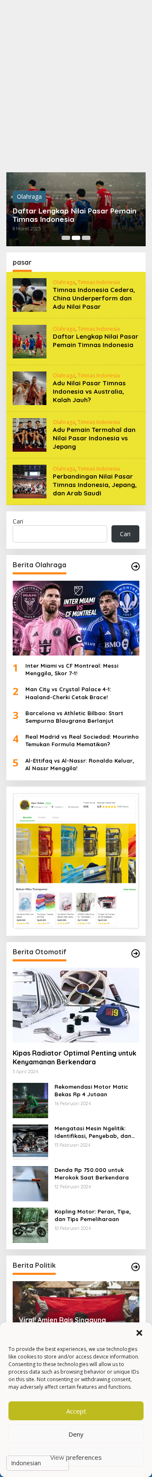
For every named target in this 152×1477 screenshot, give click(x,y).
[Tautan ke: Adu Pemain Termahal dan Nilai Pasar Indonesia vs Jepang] (29, 434)
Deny (76, 1434)
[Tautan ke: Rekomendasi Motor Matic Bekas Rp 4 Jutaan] (30, 1100)
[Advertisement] (76, 86)
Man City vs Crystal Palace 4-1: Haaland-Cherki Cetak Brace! (68, 693)
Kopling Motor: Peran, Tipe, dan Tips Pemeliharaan (92, 1215)
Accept (76, 1411)
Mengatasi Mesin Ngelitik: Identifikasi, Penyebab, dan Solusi (92, 1132)
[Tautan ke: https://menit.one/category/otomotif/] (135, 953)
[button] (139, 1333)
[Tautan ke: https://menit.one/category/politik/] (135, 1267)
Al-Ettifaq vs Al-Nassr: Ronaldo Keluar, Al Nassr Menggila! (79, 764)
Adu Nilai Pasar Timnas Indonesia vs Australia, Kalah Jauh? (89, 391)
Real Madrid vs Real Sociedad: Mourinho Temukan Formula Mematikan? (82, 740)
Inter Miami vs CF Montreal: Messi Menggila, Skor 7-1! (71, 669)
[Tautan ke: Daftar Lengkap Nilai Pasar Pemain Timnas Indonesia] (29, 341)
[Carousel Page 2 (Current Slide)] (76, 238)
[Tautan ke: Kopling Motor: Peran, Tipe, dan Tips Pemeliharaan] (30, 1225)
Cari (18, 521)
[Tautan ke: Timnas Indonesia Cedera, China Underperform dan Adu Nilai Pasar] (29, 294)
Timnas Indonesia (99, 282)
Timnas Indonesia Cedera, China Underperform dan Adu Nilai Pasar (94, 298)
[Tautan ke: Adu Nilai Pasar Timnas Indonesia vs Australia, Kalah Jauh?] (29, 388)
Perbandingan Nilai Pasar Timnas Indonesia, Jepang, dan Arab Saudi (95, 484)
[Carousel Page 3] (86, 238)
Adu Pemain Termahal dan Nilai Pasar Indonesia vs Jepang (94, 438)
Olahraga (29, 196)
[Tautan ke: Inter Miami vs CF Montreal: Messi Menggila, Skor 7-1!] (76, 618)
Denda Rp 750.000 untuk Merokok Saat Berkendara (91, 1173)
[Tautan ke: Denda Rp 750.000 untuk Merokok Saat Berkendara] (30, 1183)
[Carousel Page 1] (66, 238)
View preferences (76, 1457)
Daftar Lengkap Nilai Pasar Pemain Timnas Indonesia (74, 215)
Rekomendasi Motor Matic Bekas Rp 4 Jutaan (91, 1090)
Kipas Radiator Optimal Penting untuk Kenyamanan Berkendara (74, 1057)
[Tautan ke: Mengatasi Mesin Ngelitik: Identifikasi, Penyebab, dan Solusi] (30, 1141)
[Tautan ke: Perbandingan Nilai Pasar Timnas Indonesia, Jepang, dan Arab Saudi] (29, 481)
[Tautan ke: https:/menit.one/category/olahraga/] (135, 566)
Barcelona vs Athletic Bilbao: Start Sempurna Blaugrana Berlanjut (74, 717)
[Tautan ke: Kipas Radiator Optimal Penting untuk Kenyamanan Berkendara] (76, 1005)
